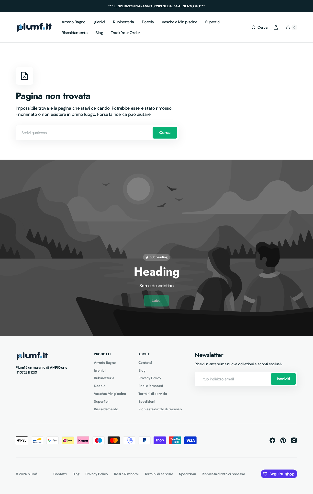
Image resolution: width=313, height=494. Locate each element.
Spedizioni (146, 401)
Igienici (99, 370)
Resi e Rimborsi (150, 386)
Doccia (99, 386)
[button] (259, 27)
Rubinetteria (104, 378)
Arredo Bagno (105, 362)
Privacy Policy (149, 378)
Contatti (145, 362)
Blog (141, 370)
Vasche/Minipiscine (110, 393)
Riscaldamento (106, 409)
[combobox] (97, 132)
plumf (32, 474)
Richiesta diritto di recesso (160, 409)
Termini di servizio (152, 393)
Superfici (101, 401)
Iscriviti (283, 378)
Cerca (164, 132)
